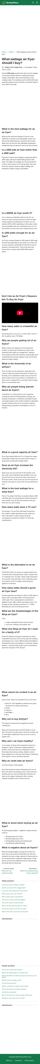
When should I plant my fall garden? (12, 896)
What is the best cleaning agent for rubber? (14, 905)
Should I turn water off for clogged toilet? (14, 888)
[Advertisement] (20, 28)
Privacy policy (29, 1060)
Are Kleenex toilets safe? (9, 992)
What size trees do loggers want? (11, 980)
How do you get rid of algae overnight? (13, 885)
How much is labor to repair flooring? (13, 902)
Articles (11, 52)
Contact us (18, 1060)
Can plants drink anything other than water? (15, 891)
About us (9, 1060)
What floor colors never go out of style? (13, 998)
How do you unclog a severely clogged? (13, 899)
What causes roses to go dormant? (12, 893)
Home (4, 52)
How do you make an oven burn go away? (14, 908)
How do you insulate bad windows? (12, 969)
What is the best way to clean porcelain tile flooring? (17, 995)
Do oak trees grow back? (9, 983)
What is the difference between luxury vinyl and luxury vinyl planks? (19, 976)
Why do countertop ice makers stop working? (15, 986)
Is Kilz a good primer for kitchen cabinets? (14, 989)
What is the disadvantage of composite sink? (15, 972)
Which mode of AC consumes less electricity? (15, 911)
